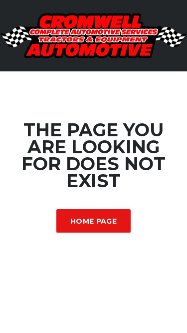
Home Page (93, 221)
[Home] (93, 35)
